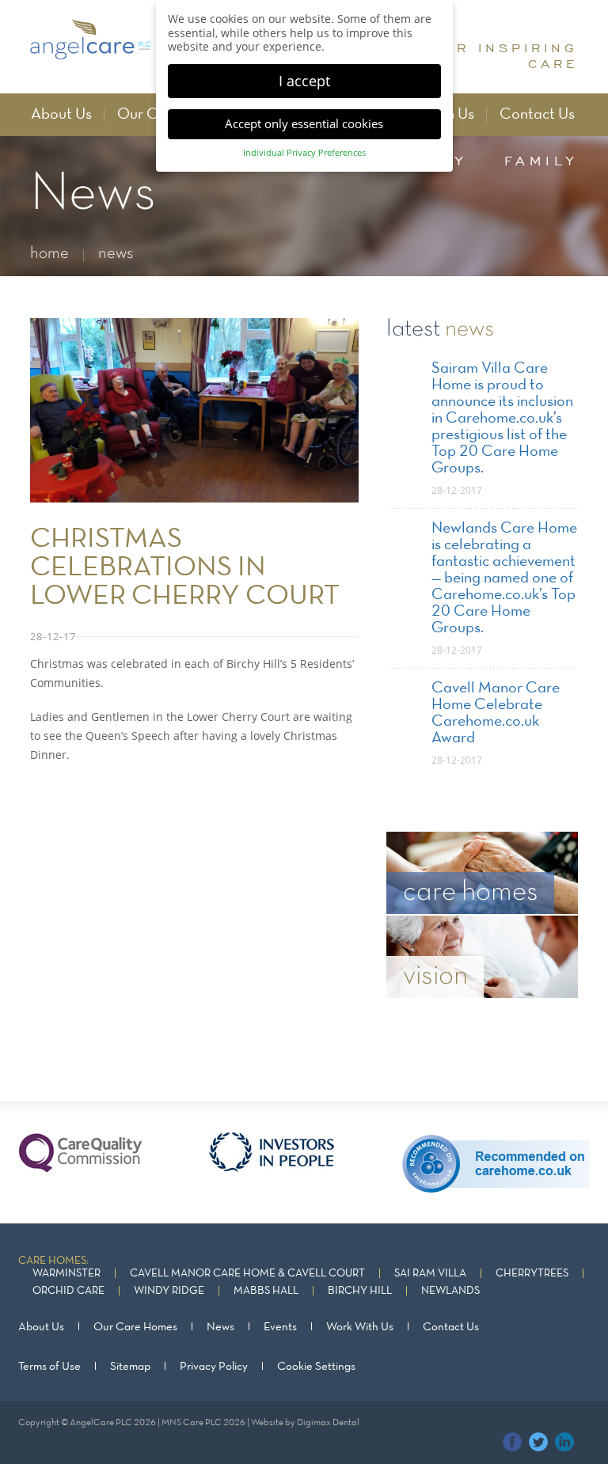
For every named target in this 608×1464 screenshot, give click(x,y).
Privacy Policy (214, 1366)
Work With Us (359, 1327)
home (49, 253)
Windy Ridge (169, 1291)
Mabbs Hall (266, 1291)
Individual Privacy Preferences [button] (304, 152)
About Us (61, 115)
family (541, 160)
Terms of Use (49, 1366)
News (220, 1327)
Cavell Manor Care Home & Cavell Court (247, 1274)
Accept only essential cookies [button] (304, 123)
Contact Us (537, 115)
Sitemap (130, 1366)
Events (280, 1327)
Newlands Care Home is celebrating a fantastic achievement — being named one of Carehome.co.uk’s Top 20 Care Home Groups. (504, 578)
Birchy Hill (360, 1291)
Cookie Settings (316, 1366)
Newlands (450, 1291)
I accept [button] (304, 80)
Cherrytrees (532, 1274)
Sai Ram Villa (430, 1274)
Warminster (66, 1274)
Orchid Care (68, 1291)
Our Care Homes (135, 1327)
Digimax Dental (328, 1423)
